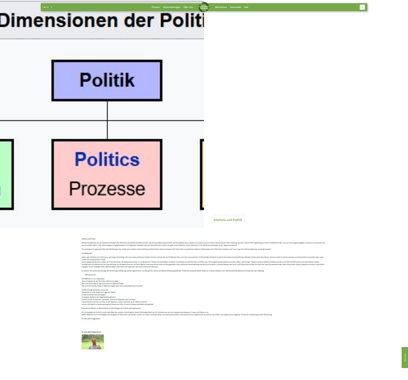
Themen (156, 7)
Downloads (235, 7)
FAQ (246, 7)
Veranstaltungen (171, 7)
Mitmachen (221, 7)
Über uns (188, 7)
